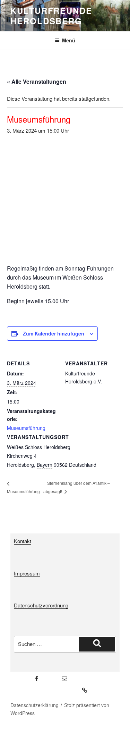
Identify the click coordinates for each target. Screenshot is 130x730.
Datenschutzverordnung (41, 605)
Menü (68, 40)
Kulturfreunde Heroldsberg (51, 16)
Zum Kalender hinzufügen (53, 333)
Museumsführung (26, 427)
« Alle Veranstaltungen (36, 81)
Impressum (27, 573)
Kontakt (22, 541)
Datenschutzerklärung (34, 705)
